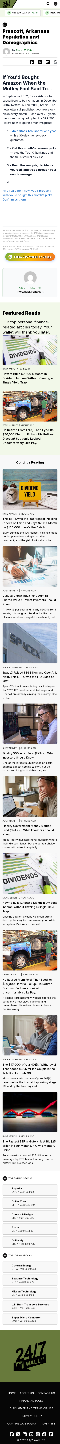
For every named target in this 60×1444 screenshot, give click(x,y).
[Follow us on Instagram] (38, 1434)
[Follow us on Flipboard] (48, 62)
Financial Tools (31, 1400)
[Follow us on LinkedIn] (25, 1434)
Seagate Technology (25, 1278)
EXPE (14, 1192)
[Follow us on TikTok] (44, 1434)
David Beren (9, 369)
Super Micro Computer (26, 1317)
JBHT (15, 1308)
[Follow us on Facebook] (12, 1434)
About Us (27, 1393)
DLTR (14, 1205)
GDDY (15, 1244)
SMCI (14, 1321)
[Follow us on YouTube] (31, 1434)
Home (12, 1393)
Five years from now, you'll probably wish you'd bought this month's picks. (28, 195)
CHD (14, 1218)
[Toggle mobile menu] (55, 4)
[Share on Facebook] (32, 62)
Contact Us (46, 1393)
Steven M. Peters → (30, 292)
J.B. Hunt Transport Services (30, 1304)
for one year (34, 131)
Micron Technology (24, 1291)
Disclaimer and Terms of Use (31, 1408)
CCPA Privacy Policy (22, 1423)
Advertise (47, 1423)
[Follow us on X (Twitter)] (18, 1434)
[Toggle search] (48, 4)
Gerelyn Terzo (11, 425)
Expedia (17, 1188)
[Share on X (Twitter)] (40, 62)
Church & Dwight (22, 1214)
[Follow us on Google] (55, 62)
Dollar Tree (19, 1201)
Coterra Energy (22, 1265)
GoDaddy (18, 1240)
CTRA (15, 1269)
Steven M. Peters (25, 50)
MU (13, 1295)
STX (14, 1282)
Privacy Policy (31, 1416)
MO (13, 1231)
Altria (15, 1227)
